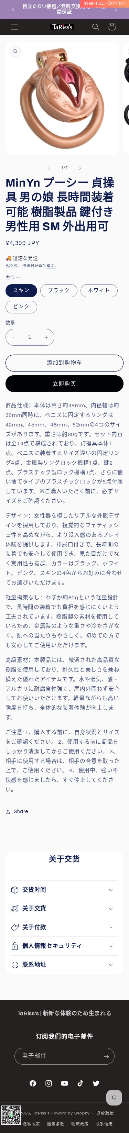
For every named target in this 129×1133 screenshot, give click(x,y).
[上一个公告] (13, 9)
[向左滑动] (48, 168)
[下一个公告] (115, 9)
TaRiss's (41, 1113)
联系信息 (104, 1124)
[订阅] (106, 1056)
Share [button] (21, 811)
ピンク (21, 306)
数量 (10, 323)
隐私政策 (31, 1124)
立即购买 (64, 384)
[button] (14, 27)
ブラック (59, 290)
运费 (51, 266)
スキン (21, 290)
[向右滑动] (80, 168)
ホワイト (99, 290)
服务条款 (56, 1124)
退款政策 (105, 1113)
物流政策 (80, 1124)
